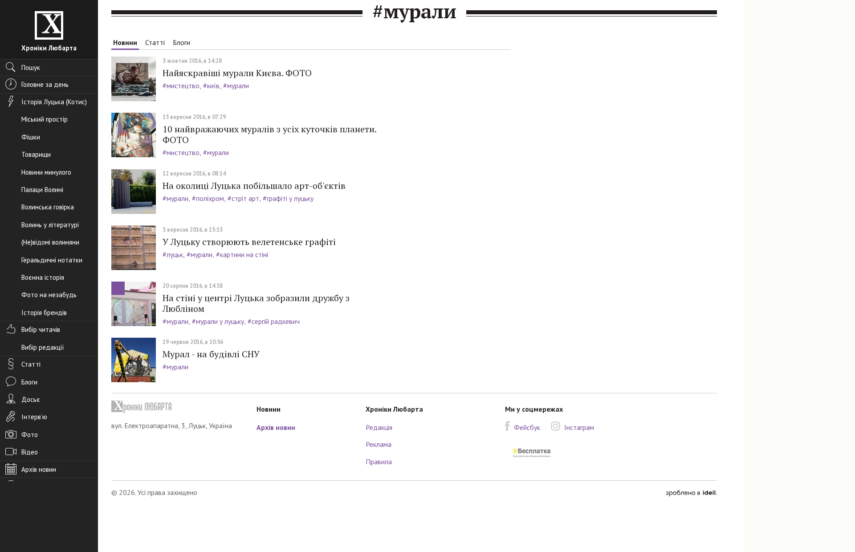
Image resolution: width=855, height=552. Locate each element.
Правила (379, 461)
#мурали (236, 85)
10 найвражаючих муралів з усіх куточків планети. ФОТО (269, 134)
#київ (211, 85)
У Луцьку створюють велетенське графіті (249, 242)
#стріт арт (243, 198)
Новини (125, 42)
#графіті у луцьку (288, 198)
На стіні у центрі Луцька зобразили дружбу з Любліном (256, 303)
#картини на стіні (242, 254)
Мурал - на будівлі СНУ (211, 354)
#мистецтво (181, 85)
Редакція (379, 427)
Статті (155, 42)
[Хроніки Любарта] (177, 407)
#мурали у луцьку (218, 321)
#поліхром (208, 198)
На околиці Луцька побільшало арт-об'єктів (254, 186)
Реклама (378, 444)
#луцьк (173, 254)
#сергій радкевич (274, 321)
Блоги (181, 42)
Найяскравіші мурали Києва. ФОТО (237, 73)
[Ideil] (691, 492)
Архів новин (275, 427)
